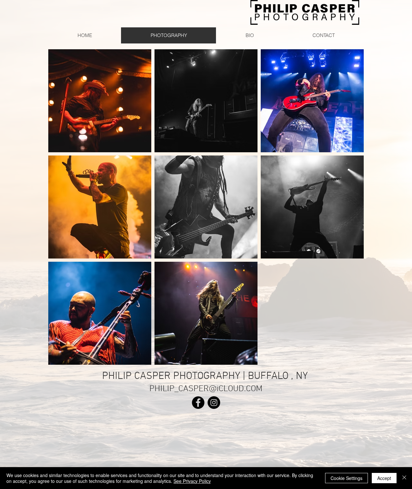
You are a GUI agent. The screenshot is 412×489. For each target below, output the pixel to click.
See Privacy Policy (192, 481)
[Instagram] (214, 402)
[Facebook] (198, 402)
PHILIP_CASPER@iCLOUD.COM (205, 389)
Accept (384, 478)
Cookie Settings (346, 478)
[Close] (404, 478)
